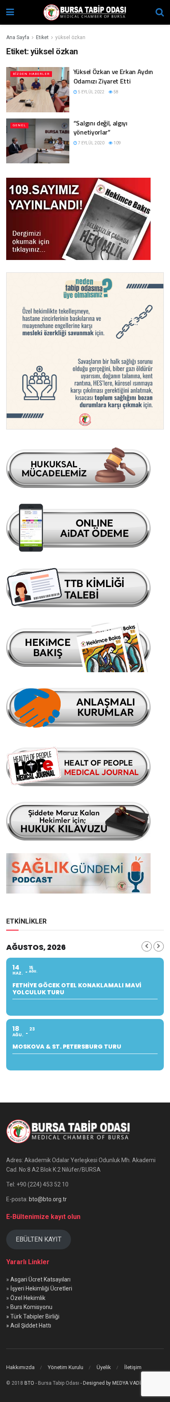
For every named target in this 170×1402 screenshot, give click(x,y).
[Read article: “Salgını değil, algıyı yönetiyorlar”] (37, 140)
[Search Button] (160, 12)
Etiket (42, 37)
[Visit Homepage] (85, 12)
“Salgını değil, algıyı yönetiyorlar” (100, 127)
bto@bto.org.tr (48, 1199)
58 (115, 92)
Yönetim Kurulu (65, 1367)
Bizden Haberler (31, 74)
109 (117, 143)
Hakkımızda (20, 1367)
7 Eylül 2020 (90, 143)
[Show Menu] (10, 12)
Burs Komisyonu (31, 1307)
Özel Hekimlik (27, 1298)
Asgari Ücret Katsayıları (40, 1279)
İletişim (133, 1367)
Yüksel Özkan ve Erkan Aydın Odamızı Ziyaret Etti (113, 76)
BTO (29, 1383)
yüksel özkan (70, 37)
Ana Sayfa (17, 37)
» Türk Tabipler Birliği (32, 1316)
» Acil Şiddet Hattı (28, 1325)
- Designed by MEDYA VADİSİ (112, 1383)
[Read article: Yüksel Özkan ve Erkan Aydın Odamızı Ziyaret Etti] (37, 89)
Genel (19, 125)
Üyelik (104, 1367)
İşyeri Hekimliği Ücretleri (41, 1288)
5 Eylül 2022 (90, 92)
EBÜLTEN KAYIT (38, 1239)
